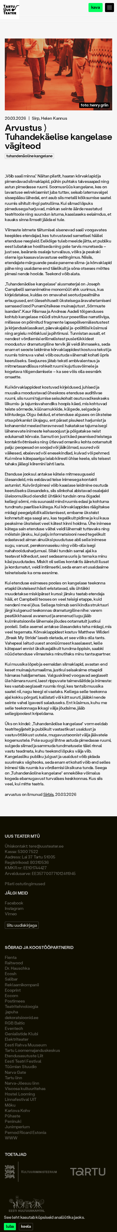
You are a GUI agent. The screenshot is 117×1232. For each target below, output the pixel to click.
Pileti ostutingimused (25, 883)
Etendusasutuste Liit (24, 1055)
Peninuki (13, 1121)
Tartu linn (13, 1077)
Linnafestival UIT (21, 1099)
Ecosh (10, 973)
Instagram (14, 908)
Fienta (10, 957)
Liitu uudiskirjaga (22, 925)
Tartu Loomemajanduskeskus (32, 1050)
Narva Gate (15, 1072)
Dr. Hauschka (17, 968)
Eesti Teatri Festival (23, 1061)
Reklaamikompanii (22, 984)
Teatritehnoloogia (21, 1006)
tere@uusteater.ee (46, 846)
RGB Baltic (15, 1023)
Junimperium (17, 1126)
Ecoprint (13, 990)
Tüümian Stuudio (21, 1066)
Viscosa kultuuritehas (25, 1088)
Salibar (11, 979)
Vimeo (11, 913)
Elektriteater (16, 1039)
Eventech (14, 1028)
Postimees (15, 1001)
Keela (26, 1226)
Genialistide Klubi (21, 1033)
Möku (10, 1105)
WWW (11, 1138)
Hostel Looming (20, 1094)
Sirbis (48, 794)
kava (95, 7)
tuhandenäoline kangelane (29, 156)
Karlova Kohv (17, 1110)
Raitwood (14, 963)
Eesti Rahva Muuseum (25, 1045)
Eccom (11, 995)
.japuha (11, 1012)
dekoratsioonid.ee (21, 1017)
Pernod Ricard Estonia (25, 1132)
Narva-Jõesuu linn (22, 1083)
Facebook (14, 903)
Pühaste (12, 1116)
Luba (10, 1226)
